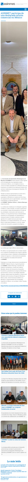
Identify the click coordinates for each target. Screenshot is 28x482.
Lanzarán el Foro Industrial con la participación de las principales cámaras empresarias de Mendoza (13, 465)
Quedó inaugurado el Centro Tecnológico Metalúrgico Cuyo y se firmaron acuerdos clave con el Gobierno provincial (13, 471)
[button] (9, 296)
